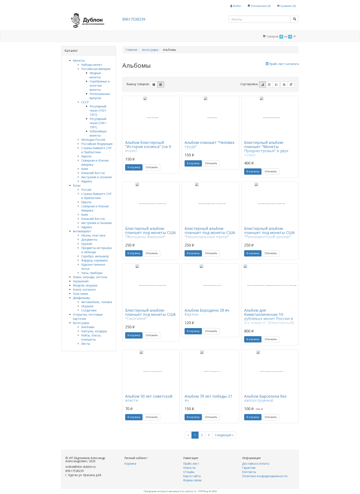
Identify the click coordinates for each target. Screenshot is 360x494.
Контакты (151, 36)
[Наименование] (269, 84)
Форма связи (192, 480)
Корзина (130, 463)
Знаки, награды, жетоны (90, 277)
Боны (76, 185)
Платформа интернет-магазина (161, 491)
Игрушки (87, 306)
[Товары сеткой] (160, 84)
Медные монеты (95, 75)
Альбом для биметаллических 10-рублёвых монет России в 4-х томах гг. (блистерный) (269, 316)
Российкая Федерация (96, 144)
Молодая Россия (93, 140)
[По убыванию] (291, 84)
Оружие (86, 244)
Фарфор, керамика (94, 260)
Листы (85, 344)
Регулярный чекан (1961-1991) (98, 123)
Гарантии (131, 36)
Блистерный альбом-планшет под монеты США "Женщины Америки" (150, 232)
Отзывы (188, 472)
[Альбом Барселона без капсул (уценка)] (270, 371)
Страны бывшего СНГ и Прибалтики (96, 150)
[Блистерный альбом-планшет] (270, 117)
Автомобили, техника (96, 302)
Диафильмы (81, 298)
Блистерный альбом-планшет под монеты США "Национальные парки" (210, 232)
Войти (236, 6)
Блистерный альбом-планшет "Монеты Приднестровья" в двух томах (266, 148)
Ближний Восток (93, 173)
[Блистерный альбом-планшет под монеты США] (151, 203)
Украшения (81, 281)
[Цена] (276, 84)
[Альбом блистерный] (151, 117)
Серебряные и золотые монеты (100, 85)
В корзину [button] (134, 167)
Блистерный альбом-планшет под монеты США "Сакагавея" (150, 314)
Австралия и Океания (96, 177)
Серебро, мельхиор (95, 256)
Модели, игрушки (85, 285)
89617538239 (133, 19)
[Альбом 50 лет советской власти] (151, 371)
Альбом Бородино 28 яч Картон (207, 312)
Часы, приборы (91, 273)
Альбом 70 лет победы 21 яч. (208, 398)
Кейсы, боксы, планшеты (91, 337)
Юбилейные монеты (98, 133)
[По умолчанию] (262, 84)
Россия (86, 190)
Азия (84, 169)
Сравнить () (288, 6)
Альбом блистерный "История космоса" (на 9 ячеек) (148, 146)
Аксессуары (81, 323)
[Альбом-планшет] (210, 117)
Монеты (79, 60)
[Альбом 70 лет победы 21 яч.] (210, 371)
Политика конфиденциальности (187, 36)
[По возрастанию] (284, 84)
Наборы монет (91, 65)
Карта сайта (192, 476)
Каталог (79, 36)
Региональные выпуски (100, 96)
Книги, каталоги (84, 289)
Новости (189, 468)
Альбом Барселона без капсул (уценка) (265, 398)
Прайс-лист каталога (284, 64)
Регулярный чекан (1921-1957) (98, 110)
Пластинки (80, 294)
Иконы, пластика (93, 235)
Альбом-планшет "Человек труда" (210, 144)
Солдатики (88, 310)
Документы (89, 239)
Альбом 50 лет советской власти (148, 398)
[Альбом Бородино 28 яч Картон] (210, 285)
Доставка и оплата (105, 36)
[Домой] (65, 36)
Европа (86, 156)
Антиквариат (82, 231)
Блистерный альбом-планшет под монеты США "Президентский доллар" (269, 232)
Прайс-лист (191, 463)
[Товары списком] (153, 84)
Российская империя (95, 69)
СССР (85, 102)
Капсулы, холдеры (94, 331)
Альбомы (87, 327)
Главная (131, 50)
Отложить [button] (152, 167)
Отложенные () (260, 6)
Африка (86, 181)
